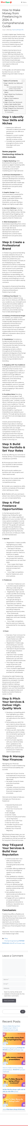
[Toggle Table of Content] (22, 81)
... (2, 947)
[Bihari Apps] (6, 2)
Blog (6, 938)
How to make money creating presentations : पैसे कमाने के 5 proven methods (14, 1069)
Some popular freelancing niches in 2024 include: (16, 87)
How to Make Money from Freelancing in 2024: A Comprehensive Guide (11, 1028)
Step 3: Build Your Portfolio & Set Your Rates (13, 95)
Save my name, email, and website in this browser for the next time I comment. (14, 994)
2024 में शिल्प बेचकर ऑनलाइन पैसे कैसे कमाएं (14, 1109)
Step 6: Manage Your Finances (13, 106)
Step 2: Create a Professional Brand (13, 91)
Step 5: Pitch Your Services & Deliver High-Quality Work (13, 103)
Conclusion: (10, 112)
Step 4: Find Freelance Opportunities (12, 99)
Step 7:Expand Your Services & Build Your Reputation (13, 109)
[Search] (22, 1011)
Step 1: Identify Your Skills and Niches (13, 84)
